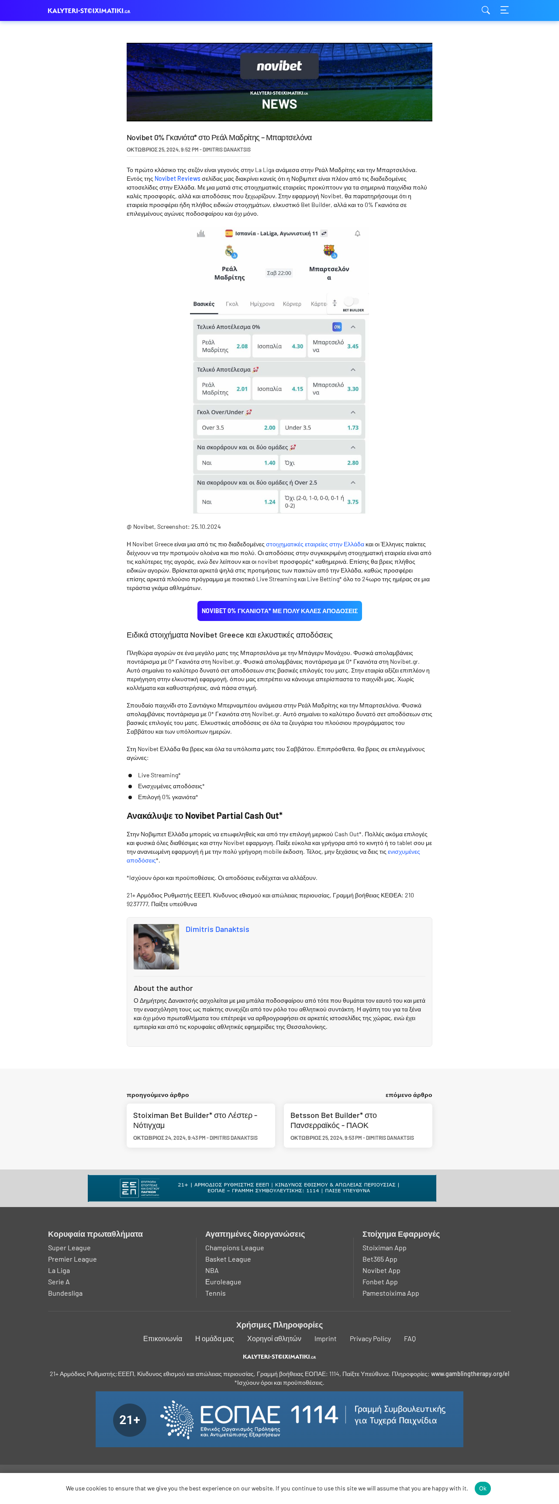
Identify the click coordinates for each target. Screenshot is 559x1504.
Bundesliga (65, 1293)
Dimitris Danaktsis (217, 929)
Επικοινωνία (162, 1338)
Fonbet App (380, 1281)
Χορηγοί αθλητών (274, 1338)
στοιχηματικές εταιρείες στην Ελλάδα (315, 544)
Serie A (59, 1281)
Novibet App (381, 1270)
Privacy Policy (370, 1338)
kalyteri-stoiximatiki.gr (91, 10)
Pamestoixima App (390, 1293)
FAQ (410, 1338)
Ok (483, 1488)
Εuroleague (223, 1281)
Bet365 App (379, 1259)
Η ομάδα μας (214, 1338)
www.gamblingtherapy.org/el (470, 1373)
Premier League (72, 1259)
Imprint (325, 1338)
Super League (69, 1247)
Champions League (234, 1247)
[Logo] (279, 1356)
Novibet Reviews (177, 178)
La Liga (59, 1270)
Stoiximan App (384, 1247)
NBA (212, 1270)
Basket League (228, 1259)
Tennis (215, 1293)
